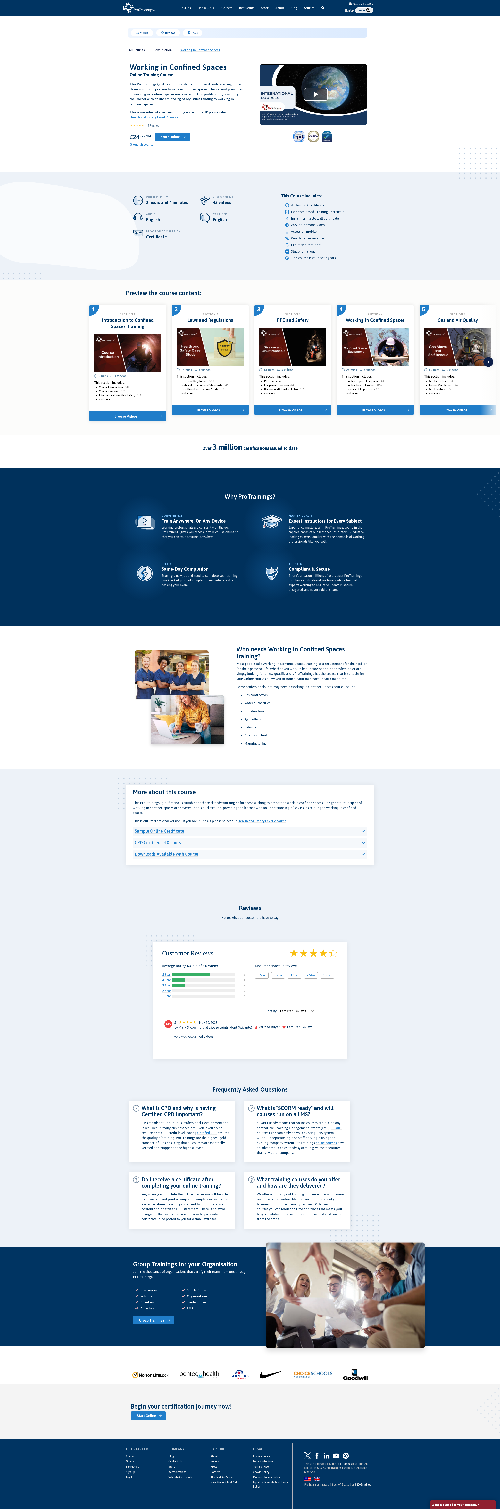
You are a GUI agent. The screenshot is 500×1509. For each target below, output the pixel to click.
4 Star (166, 980)
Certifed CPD (207, 1133)
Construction (163, 50)
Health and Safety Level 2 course (154, 117)
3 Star (166, 985)
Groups (130, 1461)
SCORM (336, 1128)
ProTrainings (344, 1463)
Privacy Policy (261, 1456)
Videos (143, 32)
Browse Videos (125, 416)
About (279, 8)
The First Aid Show (222, 1477)
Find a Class (205, 8)
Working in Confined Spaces (200, 50)
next (488, 362)
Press (214, 1466)
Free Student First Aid (224, 1482)
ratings (363, 1484)
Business (227, 8)
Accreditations (177, 1472)
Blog (294, 8)
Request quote (448, 1485)
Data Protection (263, 1461)
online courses (326, 1143)
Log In (129, 1477)
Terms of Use (261, 1466)
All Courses (137, 50)
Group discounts (141, 144)
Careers (215, 1472)
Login (361, 10)
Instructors (246, 8)
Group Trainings (151, 1320)
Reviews (170, 32)
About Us (216, 1456)
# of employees (442, 1468)
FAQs (194, 32)
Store (265, 8)
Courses (185, 8)
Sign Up (349, 10)
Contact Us (175, 1461)
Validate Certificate (180, 1477)
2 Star (166, 991)
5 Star (166, 975)
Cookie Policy (261, 1472)
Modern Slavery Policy (266, 1477)
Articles (309, 8)
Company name (442, 1453)
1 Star (166, 996)
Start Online (170, 137)
